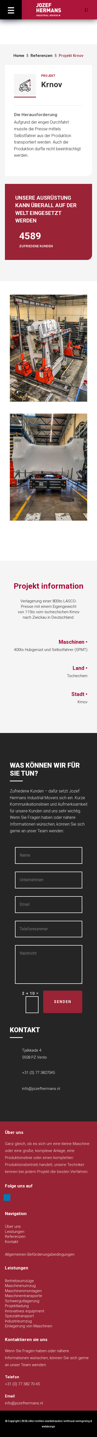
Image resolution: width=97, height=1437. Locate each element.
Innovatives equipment (24, 1311)
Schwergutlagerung (22, 1301)
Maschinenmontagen (23, 1291)
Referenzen (15, 1236)
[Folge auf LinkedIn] (7, 1197)
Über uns (13, 1226)
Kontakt (11, 1241)
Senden (62, 1002)
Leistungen (14, 1231)
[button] (11, 9)
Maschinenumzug (20, 1285)
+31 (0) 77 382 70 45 (22, 1384)
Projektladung (17, 1306)
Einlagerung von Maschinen (28, 1326)
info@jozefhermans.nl (41, 1088)
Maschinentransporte (23, 1295)
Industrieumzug (18, 1321)
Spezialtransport (19, 1316)
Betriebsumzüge (19, 1280)
